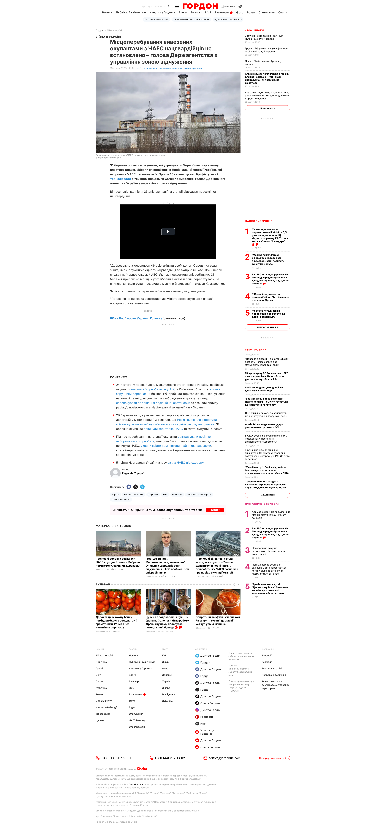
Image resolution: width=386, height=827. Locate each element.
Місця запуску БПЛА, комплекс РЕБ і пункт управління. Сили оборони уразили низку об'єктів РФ (267, 376)
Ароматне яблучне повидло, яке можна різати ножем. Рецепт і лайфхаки (271, 514)
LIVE (208, 12)
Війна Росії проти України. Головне (136, 318)
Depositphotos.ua (137, 784)
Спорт (99, 681)
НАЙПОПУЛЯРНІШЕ (258, 221)
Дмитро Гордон (210, 655)
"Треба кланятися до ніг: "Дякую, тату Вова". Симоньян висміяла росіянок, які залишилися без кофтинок (270, 589)
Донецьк (167, 674)
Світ (98, 674)
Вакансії (266, 655)
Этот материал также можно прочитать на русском (171, 68)
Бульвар (195, 12)
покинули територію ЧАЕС (163, 429)
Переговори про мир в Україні (191, 19)
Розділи (133, 649)
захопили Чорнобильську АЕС (153, 389)
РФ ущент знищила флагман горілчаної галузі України (266, 50)
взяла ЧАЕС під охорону (186, 462)
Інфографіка (103, 713)
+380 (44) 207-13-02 (170, 758)
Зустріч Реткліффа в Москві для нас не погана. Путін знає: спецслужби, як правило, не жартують (267, 78)
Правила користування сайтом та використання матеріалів (241, 656)
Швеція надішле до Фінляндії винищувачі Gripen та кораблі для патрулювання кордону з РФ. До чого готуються (267, 454)
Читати (215, 510)
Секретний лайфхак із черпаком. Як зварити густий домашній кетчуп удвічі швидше (218, 620)
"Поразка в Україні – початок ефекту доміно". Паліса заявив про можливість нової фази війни (266, 361)
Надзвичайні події (106, 707)
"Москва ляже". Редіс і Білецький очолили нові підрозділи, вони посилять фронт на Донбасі (268, 259)
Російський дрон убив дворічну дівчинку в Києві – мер (264, 389)
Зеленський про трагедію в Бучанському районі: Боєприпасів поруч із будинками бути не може (265, 484)
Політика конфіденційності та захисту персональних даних (240, 670)
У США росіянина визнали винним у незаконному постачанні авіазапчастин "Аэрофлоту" (266, 438)
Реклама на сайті (272, 668)
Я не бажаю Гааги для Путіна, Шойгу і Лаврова (264, 37)
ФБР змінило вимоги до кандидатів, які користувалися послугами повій (266, 414)
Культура (101, 687)
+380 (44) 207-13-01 (116, 758)
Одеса (165, 668)
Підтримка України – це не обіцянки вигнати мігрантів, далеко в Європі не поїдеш (267, 95)
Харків (166, 681)
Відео (251, 12)
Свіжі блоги (254, 30)
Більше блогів (267, 108)
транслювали (120, 179)
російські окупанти (121, 499)
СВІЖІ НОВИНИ (256, 349)
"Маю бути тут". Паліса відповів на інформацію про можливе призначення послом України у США (267, 470)
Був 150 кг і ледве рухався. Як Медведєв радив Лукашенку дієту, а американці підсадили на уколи (270, 279)
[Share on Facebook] (129, 486)
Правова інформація (274, 674)
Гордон (99, 30)
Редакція (267, 661)
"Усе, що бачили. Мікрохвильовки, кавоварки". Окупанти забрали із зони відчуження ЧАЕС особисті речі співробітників (168, 565)
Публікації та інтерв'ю (131, 12)
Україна (115, 494)
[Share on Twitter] (135, 486)
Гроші (99, 668)
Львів (165, 661)
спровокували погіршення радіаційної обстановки (153, 403)
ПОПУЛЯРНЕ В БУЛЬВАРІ (262, 503)
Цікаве (100, 720)
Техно (99, 694)
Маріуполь (168, 694)
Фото (239, 12)
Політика (101, 661)
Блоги (183, 12)
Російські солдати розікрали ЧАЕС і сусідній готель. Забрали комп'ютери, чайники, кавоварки (118, 562)
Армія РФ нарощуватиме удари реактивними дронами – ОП (264, 426)
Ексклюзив (222, 12)
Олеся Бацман (210, 703)
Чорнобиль (177, 494)
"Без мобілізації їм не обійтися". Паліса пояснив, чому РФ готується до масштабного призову (266, 401)
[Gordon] (200, 6)
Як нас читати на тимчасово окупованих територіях (275, 685)
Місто (165, 649)
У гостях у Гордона (162, 12)
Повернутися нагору (271, 758)
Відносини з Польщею (228, 19)
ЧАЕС (165, 494)
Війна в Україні (114, 30)
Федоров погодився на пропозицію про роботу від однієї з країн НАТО (268, 313)
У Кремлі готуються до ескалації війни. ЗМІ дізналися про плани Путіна (270, 297)
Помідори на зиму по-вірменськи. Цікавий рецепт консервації (268, 551)
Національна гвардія (133, 494)
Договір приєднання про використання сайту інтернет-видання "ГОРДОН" (241, 686)
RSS (203, 723)
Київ (164, 655)
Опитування (266, 12)
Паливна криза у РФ (156, 19)
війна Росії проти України (199, 494)
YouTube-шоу (137, 720)
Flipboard (206, 716)
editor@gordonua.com (225, 758)
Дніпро (166, 687)
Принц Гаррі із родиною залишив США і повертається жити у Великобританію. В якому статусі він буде (269, 569)
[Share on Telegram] (142, 486)
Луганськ (167, 700)
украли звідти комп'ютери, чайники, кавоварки (176, 446)
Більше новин (268, 494)
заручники (153, 494)
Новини (107, 12)
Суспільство (167, 631)
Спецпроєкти (137, 726)
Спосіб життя (104, 700)
